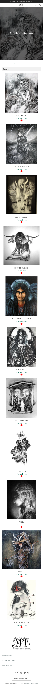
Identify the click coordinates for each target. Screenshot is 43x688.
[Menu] (1, 5)
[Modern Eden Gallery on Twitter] (24, 673)
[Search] (36, 5)
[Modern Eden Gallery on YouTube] (28, 673)
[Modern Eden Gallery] (21, 5)
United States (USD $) (20, 678)
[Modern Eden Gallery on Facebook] (17, 673)
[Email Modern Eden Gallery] (14, 673)
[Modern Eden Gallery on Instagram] (21, 673)
